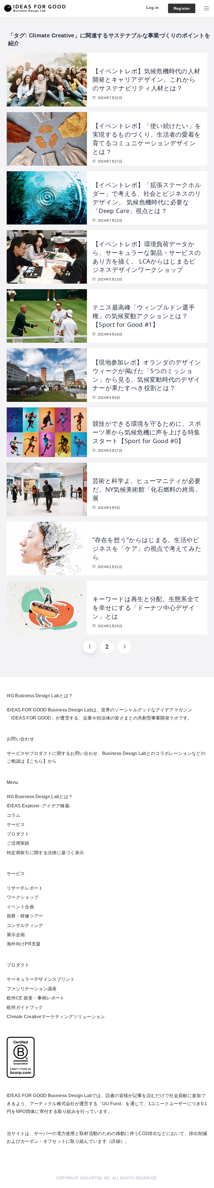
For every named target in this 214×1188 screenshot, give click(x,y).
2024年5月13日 (109, 279)
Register (182, 8)
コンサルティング (25, 925)
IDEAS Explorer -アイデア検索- (39, 805)
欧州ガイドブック (25, 1007)
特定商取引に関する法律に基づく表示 (45, 852)
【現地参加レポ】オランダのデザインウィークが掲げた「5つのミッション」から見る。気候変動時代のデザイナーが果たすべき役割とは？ (147, 375)
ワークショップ (22, 897)
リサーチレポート (25, 888)
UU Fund (111, 1103)
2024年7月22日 (109, 98)
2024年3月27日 (109, 451)
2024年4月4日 (108, 398)
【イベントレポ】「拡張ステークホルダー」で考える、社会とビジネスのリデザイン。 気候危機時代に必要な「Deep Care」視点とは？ (147, 197)
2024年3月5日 (108, 508)
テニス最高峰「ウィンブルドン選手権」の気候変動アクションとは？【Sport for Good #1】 (144, 316)
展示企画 (16, 934)
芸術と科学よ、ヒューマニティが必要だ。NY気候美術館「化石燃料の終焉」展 (147, 489)
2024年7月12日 (109, 221)
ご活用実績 (18, 843)
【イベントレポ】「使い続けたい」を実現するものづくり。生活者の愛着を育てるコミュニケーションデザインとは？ (147, 138)
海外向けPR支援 (24, 943)
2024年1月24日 (109, 626)
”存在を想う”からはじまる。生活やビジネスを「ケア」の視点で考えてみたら (147, 548)
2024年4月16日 (109, 334)
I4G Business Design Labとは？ (40, 796)
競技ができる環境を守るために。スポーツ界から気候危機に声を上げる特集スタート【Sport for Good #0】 (147, 432)
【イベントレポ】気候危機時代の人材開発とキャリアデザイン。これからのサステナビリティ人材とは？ (146, 79)
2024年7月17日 (109, 161)
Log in (152, 7)
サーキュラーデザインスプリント (41, 979)
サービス (16, 824)
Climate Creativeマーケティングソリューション (56, 1016)
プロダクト (18, 834)
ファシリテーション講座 (32, 988)
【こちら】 (36, 761)
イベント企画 (20, 906)
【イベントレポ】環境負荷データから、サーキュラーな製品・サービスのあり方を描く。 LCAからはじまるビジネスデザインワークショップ (147, 257)
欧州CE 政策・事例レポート (35, 998)
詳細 (115, 1141)
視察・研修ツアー (25, 916)
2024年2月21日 (109, 567)
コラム (13, 815)
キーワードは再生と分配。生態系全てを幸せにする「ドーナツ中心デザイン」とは (146, 607)
